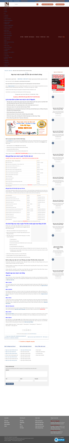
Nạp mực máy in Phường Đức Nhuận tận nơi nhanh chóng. (58, 132)
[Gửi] (37, 4)
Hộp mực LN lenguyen (8, 20)
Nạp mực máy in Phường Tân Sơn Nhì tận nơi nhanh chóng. (58, 201)
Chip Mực (6, 65)
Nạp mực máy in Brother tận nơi (12, 349)
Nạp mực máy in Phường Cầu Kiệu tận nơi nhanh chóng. (58, 109)
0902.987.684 (20, 79)
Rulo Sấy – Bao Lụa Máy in (9, 52)
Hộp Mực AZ (6, 23)
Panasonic (6, 15)
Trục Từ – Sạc (7, 64)
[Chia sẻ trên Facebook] (23, 330)
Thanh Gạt (6, 60)
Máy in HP (6, 43)
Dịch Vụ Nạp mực (31, 36)
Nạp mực (10, 70)
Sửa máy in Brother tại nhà (26, 349)
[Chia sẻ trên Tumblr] (30, 330)
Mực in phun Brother (8, 35)
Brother (5, 11)
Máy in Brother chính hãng (9, 42)
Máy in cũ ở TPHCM (8, 47)
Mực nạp (6, 58)
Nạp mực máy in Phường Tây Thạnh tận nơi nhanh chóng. (58, 224)
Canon (5, 9)
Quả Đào (6, 50)
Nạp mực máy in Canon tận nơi (11, 353)
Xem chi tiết (58, 115)
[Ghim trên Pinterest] (26, 330)
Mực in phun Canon (7, 33)
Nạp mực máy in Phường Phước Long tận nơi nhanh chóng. (58, 247)
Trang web (36, 378)
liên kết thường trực (33, 333)
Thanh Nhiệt (6, 55)
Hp (4, 13)
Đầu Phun (6, 53)
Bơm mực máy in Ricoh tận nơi (11, 356)
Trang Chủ (6, 70)
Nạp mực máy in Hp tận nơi (11, 351)
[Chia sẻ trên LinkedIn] (28, 330)
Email (21, 378)
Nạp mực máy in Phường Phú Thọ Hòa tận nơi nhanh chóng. (58, 178)
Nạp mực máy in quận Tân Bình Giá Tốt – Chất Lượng (37, 336)
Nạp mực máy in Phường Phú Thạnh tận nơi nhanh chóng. (58, 155)
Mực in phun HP (7, 37)
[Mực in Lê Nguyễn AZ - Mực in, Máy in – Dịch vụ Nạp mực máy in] (8, 4)
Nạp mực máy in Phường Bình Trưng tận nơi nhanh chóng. (58, 271)
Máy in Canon (6, 45)
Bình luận (7, 370)
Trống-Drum (6, 62)
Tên (6, 378)
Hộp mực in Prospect (8, 27)
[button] (61, 37)
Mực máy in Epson (7, 31)
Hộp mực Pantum (7, 18)
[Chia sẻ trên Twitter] (25, 330)
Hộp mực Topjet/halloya (8, 25)
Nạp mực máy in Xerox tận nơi (11, 360)
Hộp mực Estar (7, 28)
